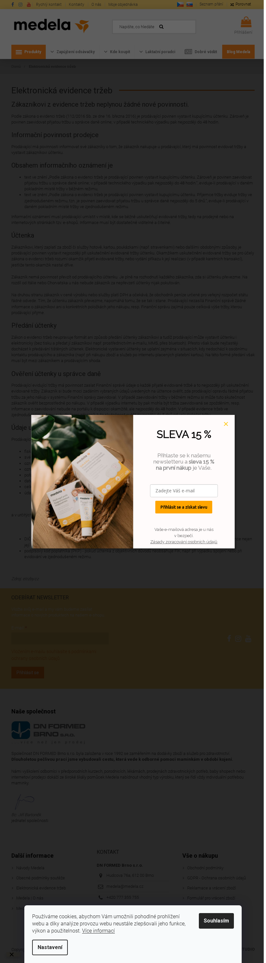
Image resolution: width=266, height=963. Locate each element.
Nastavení (50, 947)
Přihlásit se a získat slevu (184, 507)
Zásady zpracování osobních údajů (183, 541)
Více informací (98, 931)
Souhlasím (216, 921)
